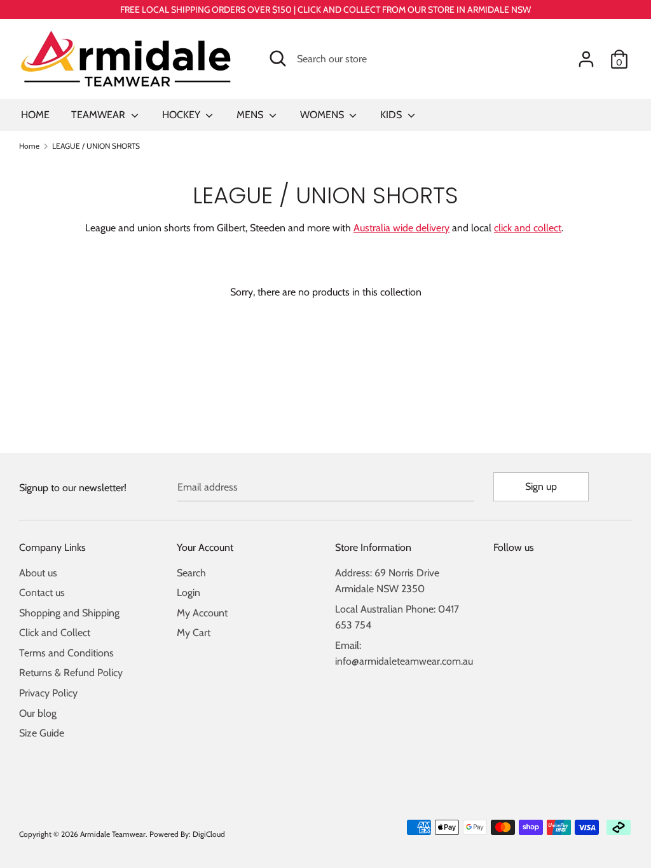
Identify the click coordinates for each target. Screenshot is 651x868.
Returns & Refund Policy (71, 673)
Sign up (541, 486)
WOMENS (323, 115)
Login (188, 593)
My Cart (193, 633)
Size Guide (41, 733)
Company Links (52, 547)
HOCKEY (182, 115)
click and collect (527, 228)
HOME (35, 115)
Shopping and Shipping (69, 613)
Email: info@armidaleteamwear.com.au (404, 653)
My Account (202, 613)
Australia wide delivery (401, 228)
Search (191, 573)
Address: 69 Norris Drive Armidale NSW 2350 (387, 581)
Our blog (38, 713)
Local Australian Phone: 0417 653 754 (397, 617)
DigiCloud (209, 834)
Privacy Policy (48, 693)
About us (38, 573)
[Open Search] (278, 58)
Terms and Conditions (66, 653)
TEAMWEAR (99, 115)
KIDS (392, 115)
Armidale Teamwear (113, 834)
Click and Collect (54, 633)
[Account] (586, 54)
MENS (251, 115)
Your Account (205, 547)
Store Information (373, 547)
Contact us (42, 593)
